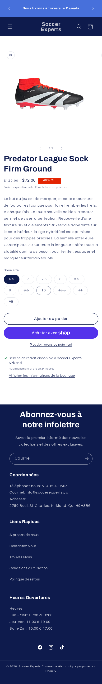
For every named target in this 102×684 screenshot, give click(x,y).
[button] (10, 26)
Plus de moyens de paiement (51, 344)
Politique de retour (24, 579)
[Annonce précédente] (9, 8)
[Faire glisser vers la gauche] (40, 148)
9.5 (29, 291)
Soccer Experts (30, 666)
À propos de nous (24, 535)
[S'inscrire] (86, 459)
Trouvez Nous (20, 557)
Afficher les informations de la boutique (42, 375)
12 (14, 302)
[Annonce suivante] (93, 8)
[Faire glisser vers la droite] (61, 148)
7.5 (47, 280)
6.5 (11, 279)
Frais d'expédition (15, 187)
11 (83, 291)
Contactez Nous (23, 546)
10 (44, 290)
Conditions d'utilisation (28, 568)
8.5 (79, 280)
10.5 (64, 291)
